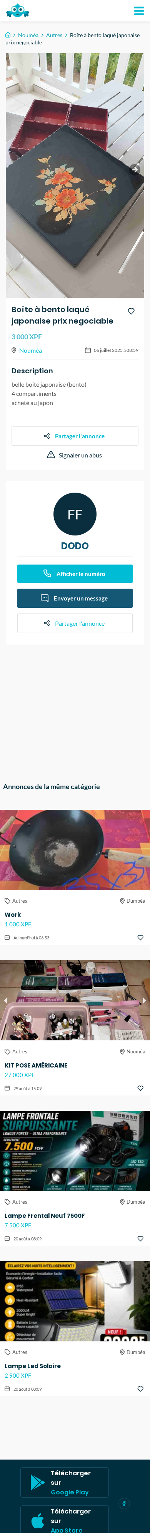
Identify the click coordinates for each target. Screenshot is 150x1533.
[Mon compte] (139, 11)
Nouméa (28, 35)
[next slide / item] (134, 170)
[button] (61, 1033)
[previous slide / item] (5, 1000)
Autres (54, 35)
